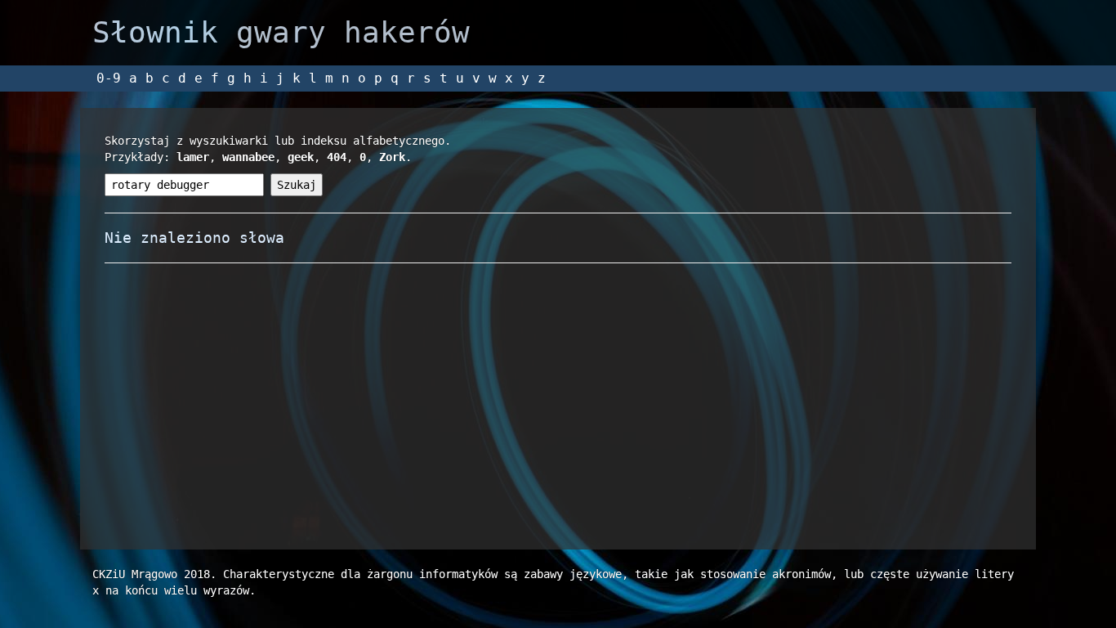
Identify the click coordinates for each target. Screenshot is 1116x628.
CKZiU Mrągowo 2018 (151, 574)
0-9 (108, 78)
